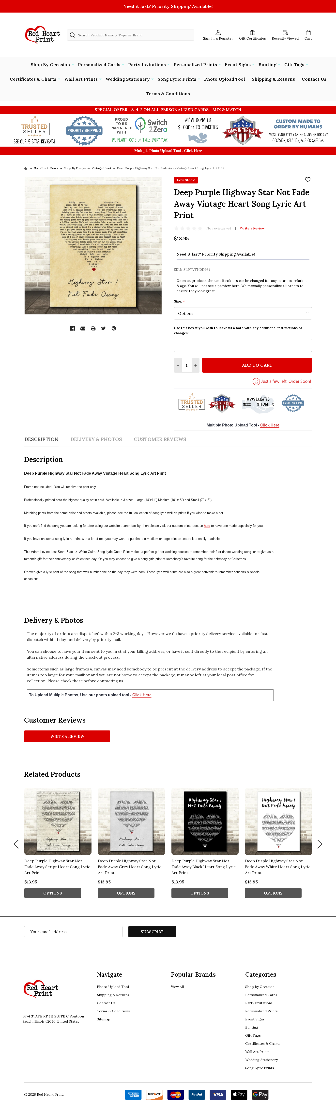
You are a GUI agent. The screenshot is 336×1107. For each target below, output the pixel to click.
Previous (16, 844)
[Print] (93, 328)
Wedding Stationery (128, 79)
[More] (73, 64)
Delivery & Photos (96, 439)
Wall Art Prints (81, 79)
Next (320, 844)
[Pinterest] (113, 328)
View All (177, 987)
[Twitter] (103, 328)
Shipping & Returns (273, 79)
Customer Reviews (160, 439)
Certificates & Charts (33, 79)
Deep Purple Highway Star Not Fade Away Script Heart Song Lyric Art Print (57, 866)
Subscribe (152, 931)
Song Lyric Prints (177, 79)
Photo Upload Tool (224, 79)
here (207, 526)
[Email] (82, 328)
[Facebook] (72, 328)
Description (41, 439)
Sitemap (103, 1019)
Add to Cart (257, 365)
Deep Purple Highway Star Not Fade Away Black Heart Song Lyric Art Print (203, 866)
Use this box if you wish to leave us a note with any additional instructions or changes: (238, 330)
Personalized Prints (195, 64)
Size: (179, 301)
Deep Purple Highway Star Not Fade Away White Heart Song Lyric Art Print (277, 866)
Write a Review (252, 228)
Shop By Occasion (50, 64)
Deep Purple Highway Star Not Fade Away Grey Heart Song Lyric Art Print (129, 866)
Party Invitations (147, 64)
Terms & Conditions (168, 93)
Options (52, 893)
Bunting (267, 64)
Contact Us (314, 79)
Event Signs (238, 64)
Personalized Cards (99, 64)
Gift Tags (294, 64)
